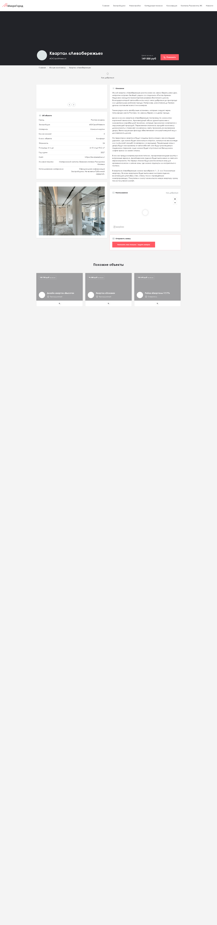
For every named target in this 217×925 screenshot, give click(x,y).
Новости (209, 6)
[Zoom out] (175, 202)
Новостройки (135, 6)
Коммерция (172, 6)
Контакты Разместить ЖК (191, 6)
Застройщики (119, 6)
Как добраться (172, 193)
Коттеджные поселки (154, 6)
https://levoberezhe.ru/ (95, 157)
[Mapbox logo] (118, 226)
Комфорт (100, 138)
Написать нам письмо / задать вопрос (133, 245)
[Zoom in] (175, 199)
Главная (105, 6)
